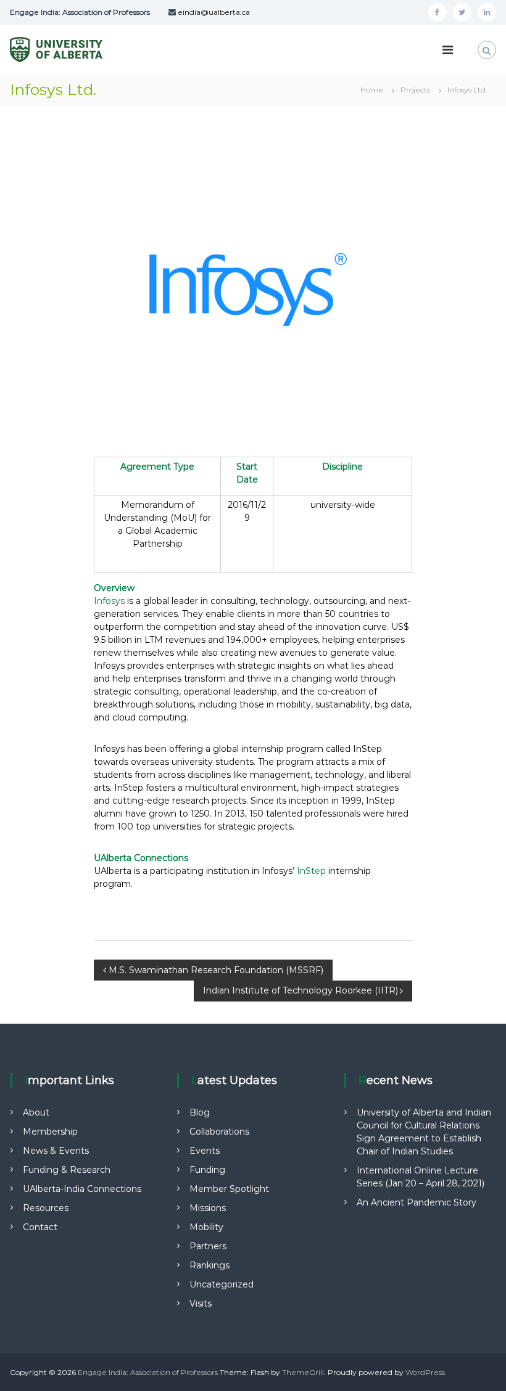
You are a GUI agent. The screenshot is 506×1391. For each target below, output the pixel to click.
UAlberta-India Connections (82, 1188)
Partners (207, 1246)
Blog (199, 1112)
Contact (40, 1227)
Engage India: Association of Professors (148, 1372)
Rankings (209, 1265)
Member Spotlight (229, 1188)
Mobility (206, 1227)
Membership (50, 1131)
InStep (367, 748)
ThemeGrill (303, 1372)
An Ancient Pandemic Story (416, 1202)
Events (204, 1150)
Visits (200, 1303)
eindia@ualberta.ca (213, 12)
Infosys (109, 600)
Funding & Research (66, 1169)
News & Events (56, 1150)
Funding (207, 1169)
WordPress (425, 1372)
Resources (45, 1208)
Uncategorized (221, 1284)
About (36, 1112)
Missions (207, 1208)
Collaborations (219, 1131)
